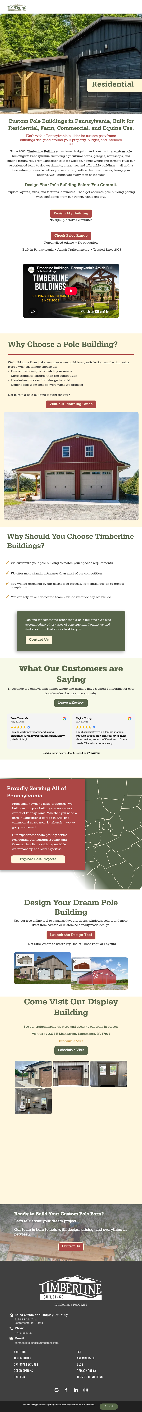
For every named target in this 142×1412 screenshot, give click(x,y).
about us (20, 1352)
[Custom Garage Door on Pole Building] (71, 1086)
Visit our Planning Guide (71, 404)
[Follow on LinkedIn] (76, 1390)
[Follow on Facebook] (66, 1390)
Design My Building (71, 213)
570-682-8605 (23, 1333)
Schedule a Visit (71, 1041)
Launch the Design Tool (71, 935)
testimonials (22, 1358)
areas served (86, 1358)
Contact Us (39, 640)
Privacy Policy (86, 1370)
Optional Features (26, 1364)
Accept (109, 1406)
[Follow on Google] (56, 1390)
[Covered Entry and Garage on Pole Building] (33, 1086)
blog (80, 1364)
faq (79, 1352)
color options (23, 1370)
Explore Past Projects (38, 859)
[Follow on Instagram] (85, 1390)
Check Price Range (71, 236)
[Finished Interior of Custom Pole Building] (33, 1113)
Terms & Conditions (90, 1377)
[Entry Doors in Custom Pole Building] (108, 1086)
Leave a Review (71, 703)
